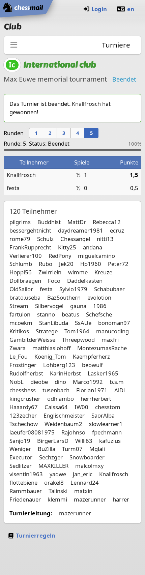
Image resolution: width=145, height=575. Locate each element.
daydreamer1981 (80, 230)
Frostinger (22, 365)
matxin (83, 491)
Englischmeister (64, 415)
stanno (46, 314)
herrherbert (96, 398)
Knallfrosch (86, 104)
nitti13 (105, 239)
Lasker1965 (103, 373)
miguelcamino (96, 256)
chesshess (22, 390)
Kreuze (103, 272)
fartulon (19, 314)
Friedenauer (25, 499)
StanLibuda (53, 323)
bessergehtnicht (30, 230)
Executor (20, 457)
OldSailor (21, 289)
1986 (100, 306)
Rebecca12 (107, 222)
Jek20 (66, 264)
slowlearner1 (106, 424)
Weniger (20, 449)
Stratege (47, 331)
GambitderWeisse (32, 339)
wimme (78, 272)
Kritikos (19, 331)
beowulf (92, 365)
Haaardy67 (23, 407)
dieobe (39, 382)
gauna (78, 306)
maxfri (110, 339)
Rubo (45, 264)
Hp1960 (90, 264)
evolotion (99, 297)
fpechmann (107, 432)
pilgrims (20, 222)
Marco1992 (88, 382)
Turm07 (72, 449)
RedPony (60, 256)
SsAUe (83, 323)
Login (99, 9)
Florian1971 (92, 390)
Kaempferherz (91, 356)
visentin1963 (26, 474)
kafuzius (110, 441)
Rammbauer (25, 491)
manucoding (112, 331)
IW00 (81, 407)
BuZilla (46, 449)
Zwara (17, 348)
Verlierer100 (25, 256)
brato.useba (24, 297)
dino (60, 382)
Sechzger (51, 457)
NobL (16, 382)
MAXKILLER (53, 466)
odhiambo (60, 398)
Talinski (58, 491)
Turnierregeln (35, 535)
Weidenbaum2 (63, 424)
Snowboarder (87, 457)
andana (92, 247)
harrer (121, 499)
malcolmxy (89, 466)
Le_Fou (18, 356)
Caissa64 (56, 407)
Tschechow (23, 424)
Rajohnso (73, 432)
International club (59, 64)
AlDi (119, 390)
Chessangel (75, 239)
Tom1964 (76, 331)
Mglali (97, 449)
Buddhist (49, 222)
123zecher (23, 415)
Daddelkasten (85, 280)
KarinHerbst (65, 373)
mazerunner (90, 499)
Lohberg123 (59, 365)
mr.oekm (20, 323)
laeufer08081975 (32, 432)
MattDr (76, 222)
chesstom (107, 407)
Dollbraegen (25, 280)
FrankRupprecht (30, 247)
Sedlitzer (20, 466)
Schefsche (99, 314)
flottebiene (23, 482)
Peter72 (118, 264)
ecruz (117, 230)
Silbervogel (49, 306)
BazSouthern (64, 297)
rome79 (19, 239)
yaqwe (58, 474)
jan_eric (82, 474)
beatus (70, 314)
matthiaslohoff (51, 348)
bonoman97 (114, 323)
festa (13, 188)
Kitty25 (67, 247)
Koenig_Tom (50, 356)
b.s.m (117, 382)
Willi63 (83, 441)
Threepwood (78, 339)
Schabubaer (109, 289)
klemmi (57, 499)
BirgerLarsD (52, 441)
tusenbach (55, 390)
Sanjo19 (19, 441)
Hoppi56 (20, 272)
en (130, 9)
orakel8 (54, 482)
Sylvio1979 (73, 289)
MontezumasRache (102, 348)
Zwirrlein (49, 272)
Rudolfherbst (26, 373)
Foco (54, 280)
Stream (18, 306)
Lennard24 (84, 482)
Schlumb (20, 264)
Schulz (45, 239)
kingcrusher (24, 398)
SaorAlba (103, 415)
